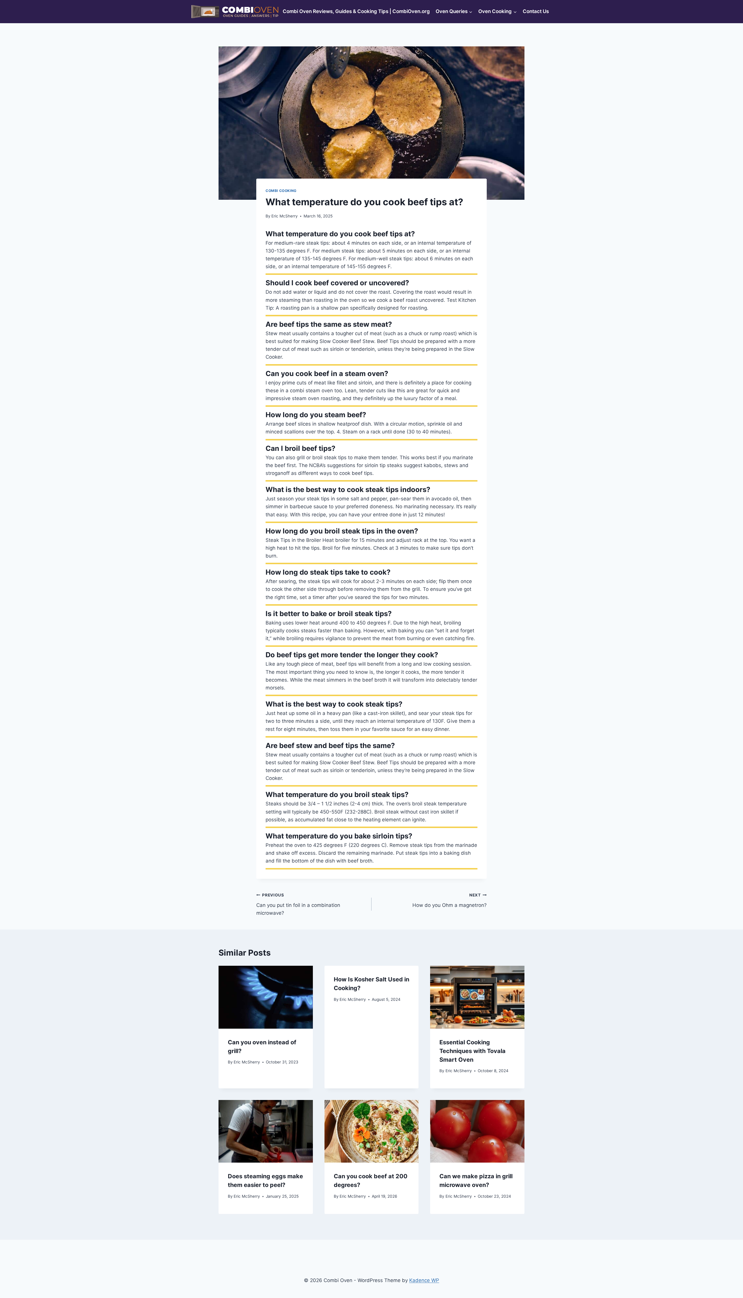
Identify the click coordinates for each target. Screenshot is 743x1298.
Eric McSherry (284, 216)
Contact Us (536, 11)
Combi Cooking (281, 190)
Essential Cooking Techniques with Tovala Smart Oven (472, 1051)
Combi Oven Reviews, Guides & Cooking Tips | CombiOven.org (356, 11)
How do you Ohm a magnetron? (449, 900)
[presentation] (266, 997)
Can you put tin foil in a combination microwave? (298, 904)
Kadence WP (424, 1280)
